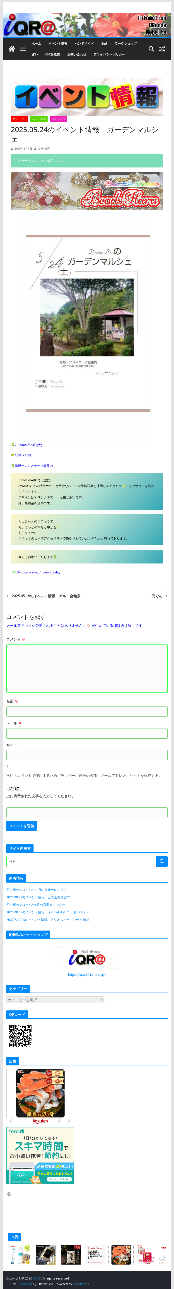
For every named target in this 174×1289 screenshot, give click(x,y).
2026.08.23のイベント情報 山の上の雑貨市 (38, 897)
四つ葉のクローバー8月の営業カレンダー (35, 904)
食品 (104, 43)
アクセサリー (19, 119)
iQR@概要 (52, 54)
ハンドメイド (84, 43)
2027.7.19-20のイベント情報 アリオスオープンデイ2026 (47, 919)
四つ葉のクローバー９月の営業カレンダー (36, 890)
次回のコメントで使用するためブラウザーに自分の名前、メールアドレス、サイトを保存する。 (84, 775)
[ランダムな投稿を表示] (162, 48)
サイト (11, 744)
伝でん (156, 595)
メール (14, 723)
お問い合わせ (76, 54)
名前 (12, 701)
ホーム (36, 43)
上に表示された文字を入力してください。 (40, 795)
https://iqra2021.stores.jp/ (87, 974)
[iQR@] (11, 48)
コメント (15, 639)
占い (35, 54)
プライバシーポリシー (109, 54)
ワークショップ (126, 43)
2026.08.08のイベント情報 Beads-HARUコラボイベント (47, 912)
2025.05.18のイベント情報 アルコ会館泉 (46, 595)
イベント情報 (58, 43)
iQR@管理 (44, 148)
